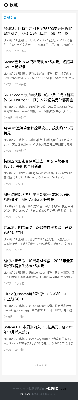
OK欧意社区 (51, 388)
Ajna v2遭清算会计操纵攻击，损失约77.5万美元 (38, 130)
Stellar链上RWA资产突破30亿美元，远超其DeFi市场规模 (38, 64)
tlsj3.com (25, 393)
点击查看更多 (39, 365)
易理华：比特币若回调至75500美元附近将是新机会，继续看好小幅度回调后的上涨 (38, 31)
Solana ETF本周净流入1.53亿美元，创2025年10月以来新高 (39, 329)
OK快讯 (8, 51)
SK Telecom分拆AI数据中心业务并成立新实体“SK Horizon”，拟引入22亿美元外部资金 (39, 97)
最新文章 (10, 18)
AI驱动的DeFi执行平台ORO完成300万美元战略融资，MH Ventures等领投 (38, 197)
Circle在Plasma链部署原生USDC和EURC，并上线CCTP (39, 296)
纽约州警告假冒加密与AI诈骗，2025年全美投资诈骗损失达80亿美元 (38, 263)
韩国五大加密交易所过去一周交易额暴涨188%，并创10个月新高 (36, 163)
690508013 (51, 393)
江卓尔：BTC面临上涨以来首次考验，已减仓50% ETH (38, 230)
